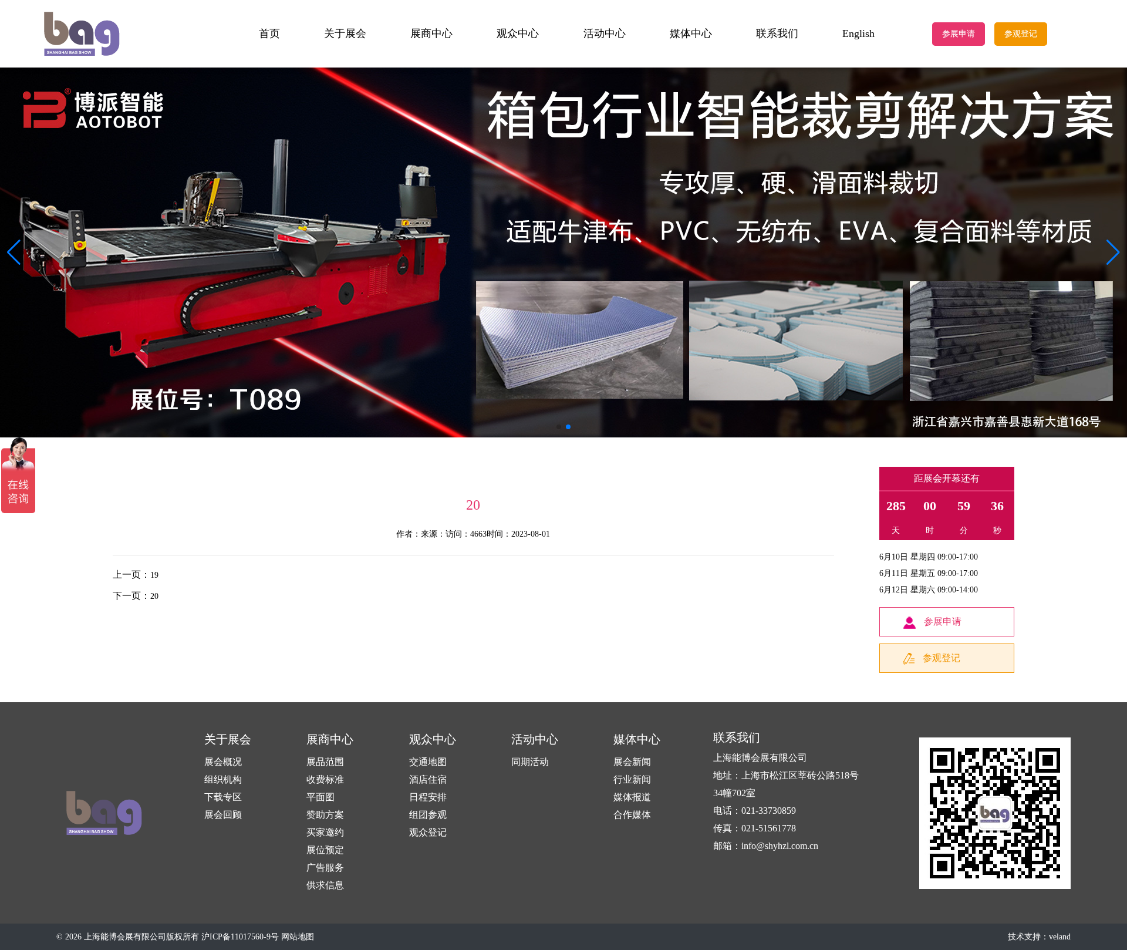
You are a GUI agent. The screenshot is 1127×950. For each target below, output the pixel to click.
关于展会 (345, 33)
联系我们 (777, 33)
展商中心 (431, 33)
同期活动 (530, 762)
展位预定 (325, 850)
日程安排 (428, 797)
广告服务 (325, 867)
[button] (1113, 252)
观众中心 (518, 33)
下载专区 (223, 797)
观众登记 (428, 832)
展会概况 (223, 762)
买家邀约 (325, 832)
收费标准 (325, 779)
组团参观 (428, 815)
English (858, 33)
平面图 (320, 797)
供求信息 (325, 885)
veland (1060, 936)
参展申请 (958, 33)
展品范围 (325, 762)
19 (154, 575)
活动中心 (604, 33)
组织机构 (223, 779)
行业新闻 (632, 779)
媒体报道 (632, 797)
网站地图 (297, 936)
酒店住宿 (428, 779)
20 (154, 596)
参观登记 (1020, 33)
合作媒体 (632, 815)
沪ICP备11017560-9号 (240, 936)
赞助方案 (325, 815)
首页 (269, 33)
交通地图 (428, 762)
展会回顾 (223, 815)
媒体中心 (691, 33)
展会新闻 (632, 762)
